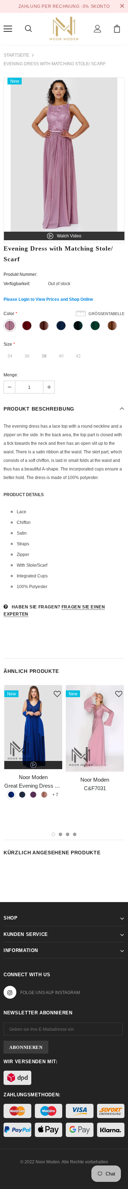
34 (9, 356)
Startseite (16, 55)
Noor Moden (33, 777)
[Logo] (64, 28)
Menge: (11, 374)
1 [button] (53, 834)
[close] (122, 6)
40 (61, 356)
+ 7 (55, 794)
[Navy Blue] (22, 795)
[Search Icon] (28, 28)
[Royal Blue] (11, 795)
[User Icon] (97, 28)
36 (27, 356)
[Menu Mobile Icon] (8, 29)
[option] (64, 155)
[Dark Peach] (44, 795)
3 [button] (67, 834)
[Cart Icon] (117, 29)
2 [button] (60, 834)
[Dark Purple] (33, 795)
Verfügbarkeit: (17, 283)
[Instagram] (10, 992)
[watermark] (33, 727)
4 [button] (74, 834)
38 (44, 356)
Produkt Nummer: (20, 274)
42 (78, 356)
